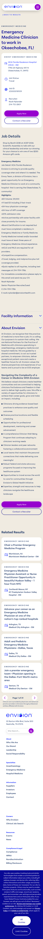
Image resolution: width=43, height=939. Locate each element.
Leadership (11, 750)
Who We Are (12, 742)
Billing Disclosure (14, 863)
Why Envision (12, 820)
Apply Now (21, 113)
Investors (10, 789)
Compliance (11, 852)
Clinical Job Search (15, 823)
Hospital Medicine (14, 773)
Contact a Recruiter (22, 121)
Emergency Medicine (15, 770)
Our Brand (11, 746)
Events (9, 836)
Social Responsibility (15, 753)
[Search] (31, 730)
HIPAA (9, 855)
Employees (11, 793)
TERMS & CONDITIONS (19, 911)
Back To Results (12, 15)
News (8, 839)
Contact (10, 797)
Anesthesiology (13, 766)
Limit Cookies (21, 931)
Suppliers (10, 786)
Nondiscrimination (14, 859)
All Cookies (21, 920)
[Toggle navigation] (38, 7)
